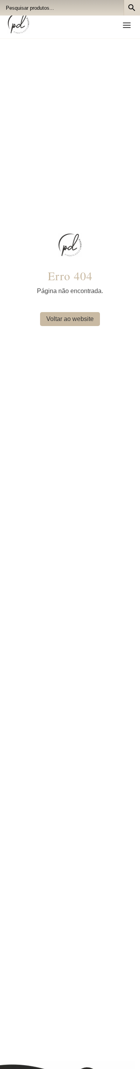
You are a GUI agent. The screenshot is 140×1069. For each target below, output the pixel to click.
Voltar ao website (70, 319)
